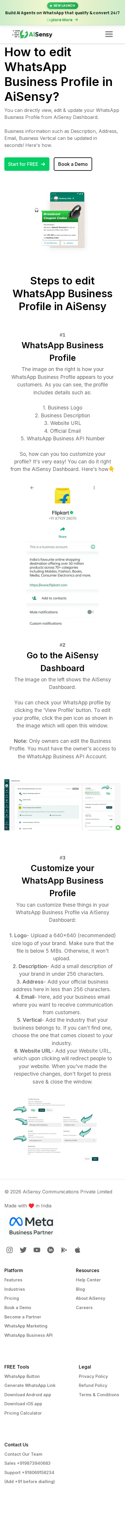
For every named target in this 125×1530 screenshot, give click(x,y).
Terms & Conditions (99, 1394)
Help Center (88, 1279)
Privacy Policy (93, 1376)
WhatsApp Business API (28, 1335)
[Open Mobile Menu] (109, 34)
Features (13, 1279)
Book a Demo (17, 1307)
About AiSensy (90, 1298)
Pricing (11, 1298)
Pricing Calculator (23, 1413)
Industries (14, 1289)
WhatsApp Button (22, 1376)
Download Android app (27, 1394)
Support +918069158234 (29, 1472)
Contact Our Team (23, 1454)
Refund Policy (93, 1385)
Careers (84, 1307)
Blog (80, 1289)
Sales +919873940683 (27, 1463)
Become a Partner (22, 1316)
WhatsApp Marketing (25, 1325)
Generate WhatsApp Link (30, 1385)
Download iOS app (23, 1403)
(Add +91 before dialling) (29, 1481)
